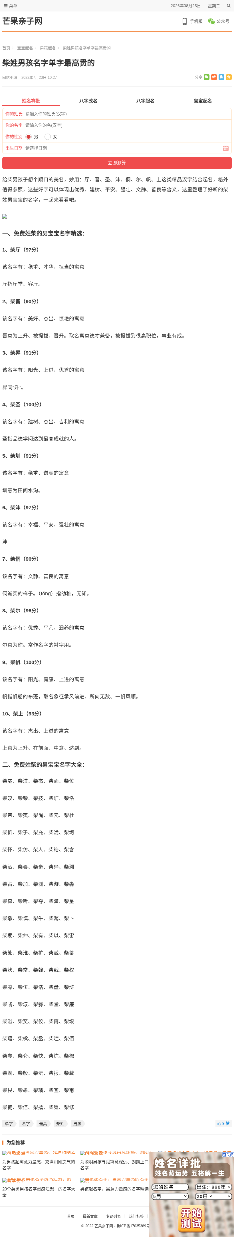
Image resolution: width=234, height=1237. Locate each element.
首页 (6, 48)
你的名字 (14, 125)
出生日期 (14, 148)
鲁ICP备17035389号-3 (134, 1226)
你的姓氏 (14, 113)
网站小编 (9, 77)
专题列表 (113, 1216)
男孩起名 (48, 48)
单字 (9, 1123)
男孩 (77, 1123)
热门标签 (136, 1216)
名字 (26, 1123)
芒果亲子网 (22, 21)
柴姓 (60, 1123)
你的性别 (14, 136)
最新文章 (90, 1216)
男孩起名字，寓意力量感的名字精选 (114, 1188)
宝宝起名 (25, 48)
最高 (43, 1123)
